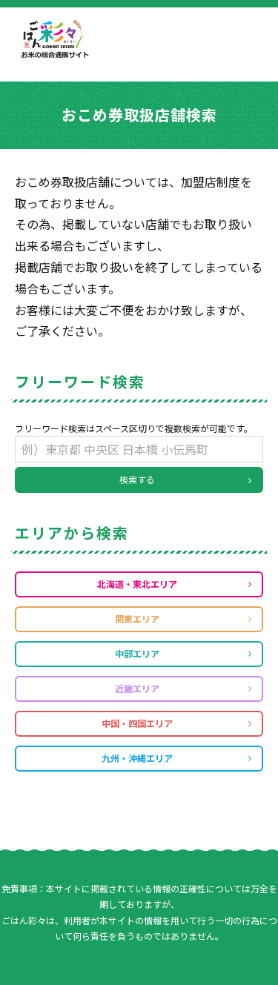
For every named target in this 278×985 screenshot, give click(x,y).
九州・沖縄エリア (137, 758)
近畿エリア (137, 688)
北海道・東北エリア (137, 583)
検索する (137, 479)
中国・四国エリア (137, 723)
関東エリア (137, 618)
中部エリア (137, 653)
